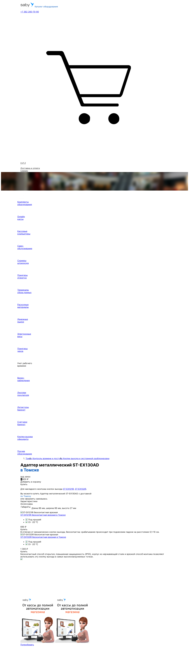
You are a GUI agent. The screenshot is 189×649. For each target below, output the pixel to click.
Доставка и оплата (30, 168)
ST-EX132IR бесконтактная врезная (43, 537)
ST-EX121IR (68, 489)
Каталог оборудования (46, 6)
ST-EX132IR (80, 489)
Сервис (24, 170)
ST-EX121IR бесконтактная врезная (43, 515)
